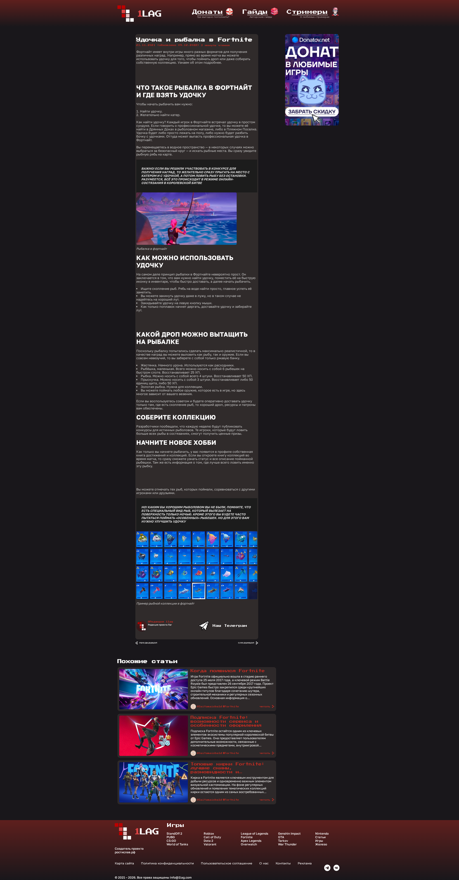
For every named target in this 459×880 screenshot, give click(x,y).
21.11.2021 (167, 45)
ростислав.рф (125, 852)
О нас (264, 863)
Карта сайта (124, 863)
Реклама (305, 863)
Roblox (209, 833)
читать (265, 706)
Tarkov (283, 841)
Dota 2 (208, 841)
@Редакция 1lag (160, 622)
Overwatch (249, 844)
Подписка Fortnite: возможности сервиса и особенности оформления (226, 721)
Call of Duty (212, 837)
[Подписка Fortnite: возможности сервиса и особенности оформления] (153, 755)
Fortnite (247, 837)
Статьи (320, 837)
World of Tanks (177, 844)
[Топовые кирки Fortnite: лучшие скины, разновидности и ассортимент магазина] (153, 801)
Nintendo (322, 833)
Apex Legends (251, 841)
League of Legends (254, 833)
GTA (281, 837)
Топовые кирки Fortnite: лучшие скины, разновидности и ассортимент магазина (228, 768)
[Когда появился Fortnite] (153, 708)
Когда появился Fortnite (228, 671)
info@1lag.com (181, 877)
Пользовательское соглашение (226, 863)
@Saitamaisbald (209, 706)
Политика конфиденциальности (167, 863)
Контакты (283, 863)
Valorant (210, 844)
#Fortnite (231, 706)
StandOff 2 (174, 833)
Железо (321, 844)
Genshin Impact (289, 833)
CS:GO (171, 841)
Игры (319, 841)
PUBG (171, 837)
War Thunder (287, 844)
